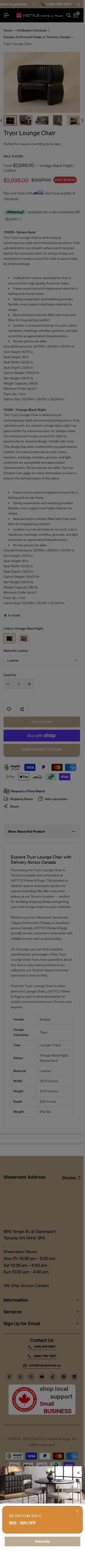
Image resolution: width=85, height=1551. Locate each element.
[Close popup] (77, 1511)
